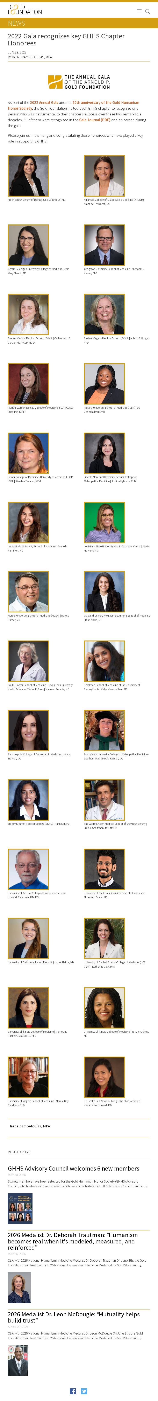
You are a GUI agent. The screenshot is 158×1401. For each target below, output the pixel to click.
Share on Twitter (92, 1397)
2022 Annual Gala (44, 102)
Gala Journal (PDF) (94, 119)
